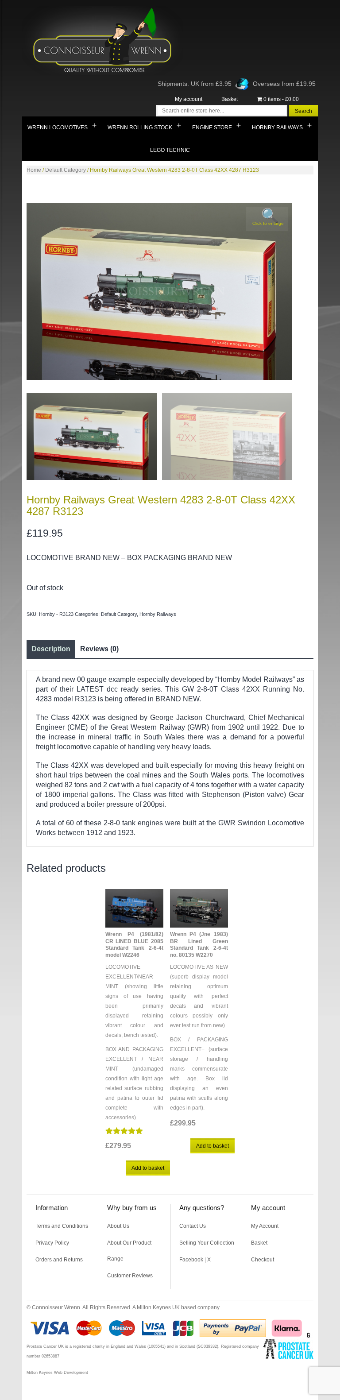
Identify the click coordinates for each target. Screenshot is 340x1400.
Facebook (191, 1260)
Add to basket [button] (147, 1168)
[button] (267, 219)
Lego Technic (170, 150)
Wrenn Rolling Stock (140, 127)
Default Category (65, 170)
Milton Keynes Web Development (57, 1372)
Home (34, 170)
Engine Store (212, 127)
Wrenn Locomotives (57, 127)
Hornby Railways (277, 127)
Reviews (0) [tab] (99, 649)
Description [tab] (50, 649)
